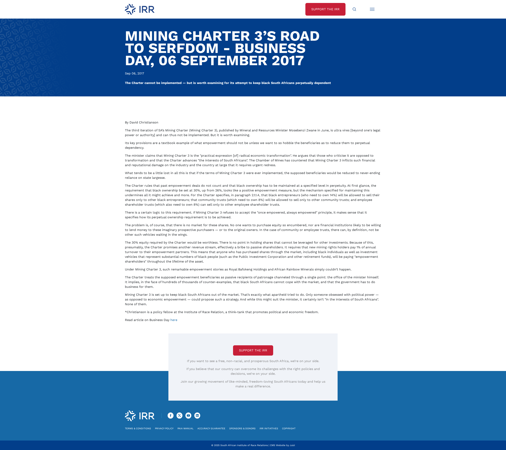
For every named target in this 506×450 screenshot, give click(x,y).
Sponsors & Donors (242, 428)
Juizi (292, 445)
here (173, 320)
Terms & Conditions (138, 428)
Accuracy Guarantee (211, 428)
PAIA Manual (185, 428)
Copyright (288, 428)
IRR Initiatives (269, 428)
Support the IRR (253, 350)
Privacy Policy (164, 428)
